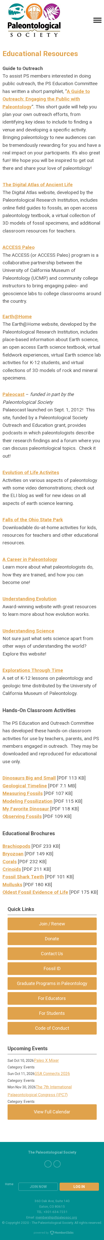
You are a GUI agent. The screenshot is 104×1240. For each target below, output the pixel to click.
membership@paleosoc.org (56, 1217)
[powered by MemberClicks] (52, 1233)
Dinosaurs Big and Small (29, 778)
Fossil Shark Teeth (23, 877)
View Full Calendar (52, 1111)
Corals (10, 861)
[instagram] (57, 1163)
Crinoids (12, 869)
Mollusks (12, 884)
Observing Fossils (22, 816)
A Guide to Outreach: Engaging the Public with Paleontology (46, 99)
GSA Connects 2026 (52, 1073)
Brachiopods (16, 846)
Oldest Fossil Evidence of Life (35, 892)
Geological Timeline (25, 786)
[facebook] (47, 1163)
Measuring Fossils (23, 793)
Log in (79, 1187)
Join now (38, 1187)
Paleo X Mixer (46, 1060)
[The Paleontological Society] (34, 20)
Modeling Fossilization (28, 801)
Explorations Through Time (33, 670)
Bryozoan (13, 854)
